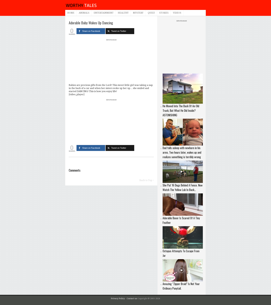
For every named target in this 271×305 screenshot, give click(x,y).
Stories (164, 12)
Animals (84, 12)
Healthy (123, 12)
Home (70, 12)
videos (177, 12)
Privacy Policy (118, 298)
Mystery (138, 12)
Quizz (151, 12)
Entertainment (103, 12)
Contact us (132, 298)
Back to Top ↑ (146, 180)
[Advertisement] (111, 61)
